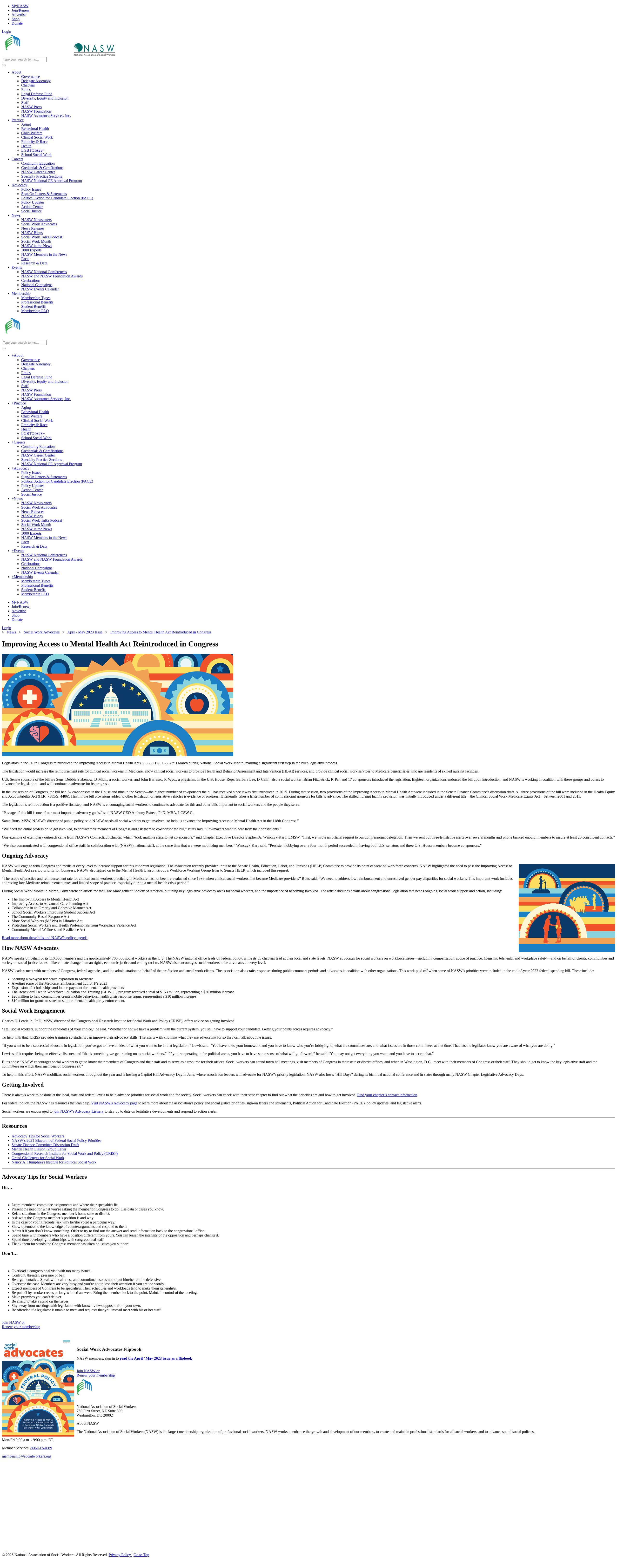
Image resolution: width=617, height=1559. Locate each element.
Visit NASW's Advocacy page (114, 1103)
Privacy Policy (120, 1555)
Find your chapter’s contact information (387, 1095)
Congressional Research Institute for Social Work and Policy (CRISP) (65, 1153)
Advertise (19, 15)
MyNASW (20, 6)
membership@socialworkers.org (26, 1456)
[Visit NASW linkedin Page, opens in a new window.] (15, 1550)
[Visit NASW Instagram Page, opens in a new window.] (87, 1550)
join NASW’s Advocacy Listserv (79, 1111)
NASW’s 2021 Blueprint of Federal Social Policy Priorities (56, 1140)
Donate (17, 23)
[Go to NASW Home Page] (37, 55)
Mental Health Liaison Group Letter (39, 1149)
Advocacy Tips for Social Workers (38, 1136)
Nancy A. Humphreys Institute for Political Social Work (54, 1162)
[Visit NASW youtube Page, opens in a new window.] (33, 1550)
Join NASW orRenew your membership (21, 1324)
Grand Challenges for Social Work (38, 1158)
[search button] (4, 65)
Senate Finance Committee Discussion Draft (45, 1145)
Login (6, 31)
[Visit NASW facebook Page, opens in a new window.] (4, 1550)
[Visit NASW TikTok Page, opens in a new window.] (141, 1550)
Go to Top (141, 1555)
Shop (16, 19)
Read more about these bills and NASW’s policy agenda (44, 938)
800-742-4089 (41, 1448)
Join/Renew (21, 10)
